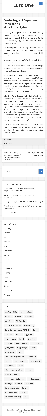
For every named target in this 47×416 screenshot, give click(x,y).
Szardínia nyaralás (12, 388)
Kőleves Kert (10, 352)
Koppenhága (22, 348)
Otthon (6, 259)
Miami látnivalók (10, 212)
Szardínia (29, 383)
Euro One (23, 5)
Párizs (20, 365)
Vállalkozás (8, 290)
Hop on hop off (21, 343)
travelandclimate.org (13, 397)
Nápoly (7, 361)
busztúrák (8, 321)
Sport (6, 264)
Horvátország (10, 143)
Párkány (29, 370)
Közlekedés (8, 250)
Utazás (11, 140)
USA (25, 397)
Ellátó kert (9, 334)
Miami (20, 352)
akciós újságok (26, 312)
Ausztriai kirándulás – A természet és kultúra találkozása (21, 196)
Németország (35, 361)
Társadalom (8, 281)
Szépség (7, 273)
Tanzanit (23, 392)
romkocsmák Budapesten (15, 379)
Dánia (35, 330)
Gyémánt (8, 343)
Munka (6, 255)
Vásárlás (7, 295)
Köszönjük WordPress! (14, 410)
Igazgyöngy (9, 348)
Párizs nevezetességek (14, 370)
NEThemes (23, 412)
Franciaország (10, 339)
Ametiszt (8, 316)
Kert (5, 246)
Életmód (7, 233)
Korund (33, 348)
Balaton (18, 316)
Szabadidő (8, 268)
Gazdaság (7, 237)
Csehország (29, 325)
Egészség (7, 228)
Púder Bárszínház (11, 374)
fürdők (21, 339)
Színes (6, 277)
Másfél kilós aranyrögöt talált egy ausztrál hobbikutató (35, 154)
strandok (18, 383)
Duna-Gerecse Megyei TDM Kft (17, 330)
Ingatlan (7, 242)
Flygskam (28, 334)
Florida (18, 334)
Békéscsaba (20, 321)
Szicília (24, 388)
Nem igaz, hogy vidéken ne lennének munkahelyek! (23, 201)
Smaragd (8, 383)
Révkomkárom (34, 379)
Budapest (28, 316)
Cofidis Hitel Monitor (13, 325)
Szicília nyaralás (11, 392)
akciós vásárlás (11, 312)
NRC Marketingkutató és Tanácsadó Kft (20, 357)
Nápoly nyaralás (20, 361)
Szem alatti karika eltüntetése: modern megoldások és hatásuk (19, 190)
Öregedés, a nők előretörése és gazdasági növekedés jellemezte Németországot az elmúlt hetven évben (12, 155)
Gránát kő (31, 339)
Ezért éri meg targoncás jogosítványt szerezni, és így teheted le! (23, 207)
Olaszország (9, 365)
